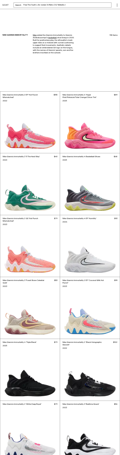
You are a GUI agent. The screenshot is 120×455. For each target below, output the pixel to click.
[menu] (117, 5)
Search (42, 5)
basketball (52, 38)
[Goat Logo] (5, 5)
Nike (35, 35)
